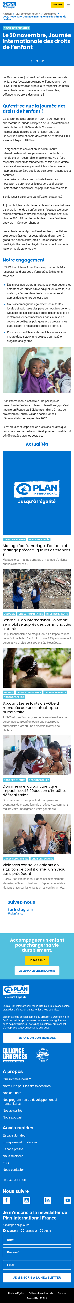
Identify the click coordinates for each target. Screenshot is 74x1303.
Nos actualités (12, 1110)
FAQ (6, 1162)
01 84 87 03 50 (14, 1179)
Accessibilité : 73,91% (37, 1298)
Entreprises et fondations (20, 1142)
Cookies (62, 1293)
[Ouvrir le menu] (68, 5)
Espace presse (13, 1149)
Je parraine (37, 960)
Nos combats (12, 1093)
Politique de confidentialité (41, 1293)
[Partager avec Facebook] (31, 61)
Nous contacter (13, 1169)
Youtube (67, 1200)
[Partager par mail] (43, 61)
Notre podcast (12, 1117)
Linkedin (47, 1200)
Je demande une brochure (37, 970)
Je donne (57, 4)
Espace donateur (14, 1135)
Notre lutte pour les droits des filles (27, 1086)
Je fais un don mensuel (37, 1038)
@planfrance (15, 913)
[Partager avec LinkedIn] (37, 61)
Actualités (50, 13)
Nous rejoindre (13, 1156)
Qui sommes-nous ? (28, 13)
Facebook (6, 1200)
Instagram (26, 1200)
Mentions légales (16, 1293)
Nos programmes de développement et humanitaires (30, 1101)
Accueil (7, 13)
